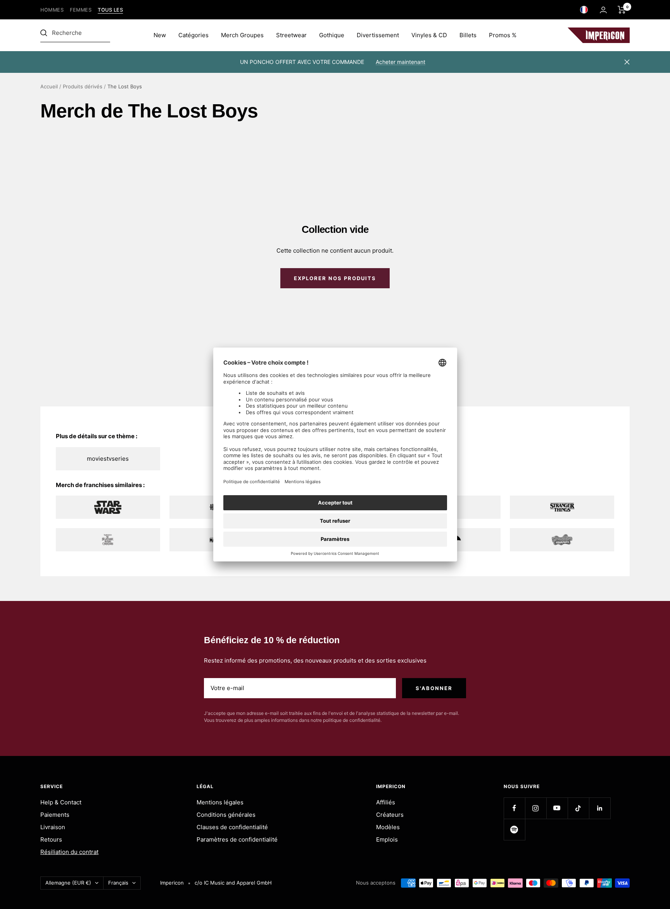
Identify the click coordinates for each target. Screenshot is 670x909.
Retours (51, 839)
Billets (468, 35)
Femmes (81, 10)
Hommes (52, 10)
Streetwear (291, 35)
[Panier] (622, 10)
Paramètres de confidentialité (237, 839)
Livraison (52, 827)
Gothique (331, 35)
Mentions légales (220, 802)
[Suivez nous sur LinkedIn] (599, 808)
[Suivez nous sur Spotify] (514, 829)
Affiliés (385, 802)
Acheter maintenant (400, 62)
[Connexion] (603, 10)
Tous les (110, 10)
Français (118, 883)
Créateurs (390, 814)
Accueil (49, 86)
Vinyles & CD (429, 35)
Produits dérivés (82, 86)
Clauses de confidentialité (232, 827)
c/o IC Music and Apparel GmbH (233, 883)
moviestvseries (108, 458)
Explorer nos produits (335, 278)
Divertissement (378, 35)
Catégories (193, 35)
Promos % (502, 35)
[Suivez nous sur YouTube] (557, 808)
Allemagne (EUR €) (68, 883)
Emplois (387, 839)
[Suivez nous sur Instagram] (535, 808)
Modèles (388, 827)
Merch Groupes (242, 35)
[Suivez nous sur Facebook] (514, 808)
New (160, 35)
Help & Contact (60, 802)
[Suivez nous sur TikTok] (578, 808)
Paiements (54, 814)
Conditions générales (226, 814)
